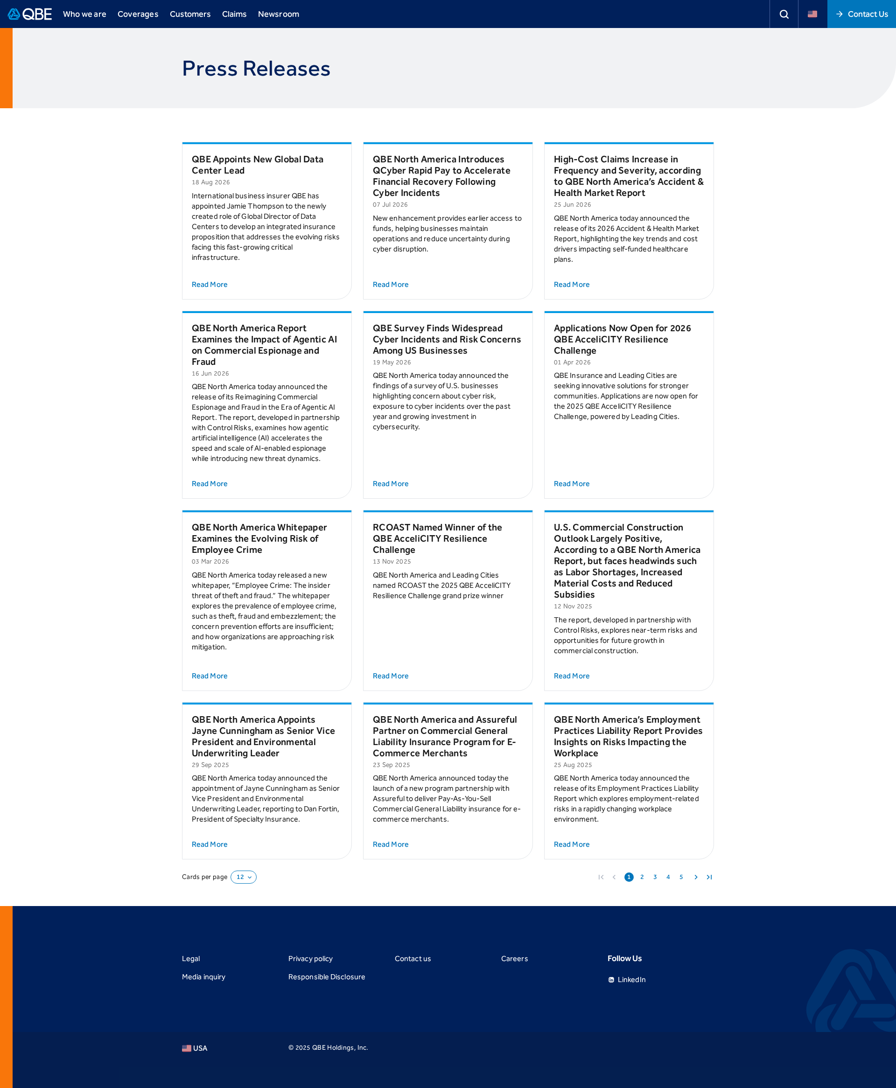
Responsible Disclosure (326, 976)
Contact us (413, 958)
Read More (210, 284)
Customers (190, 14)
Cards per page (204, 877)
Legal (191, 958)
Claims (234, 14)
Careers (514, 958)
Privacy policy (310, 958)
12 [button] (240, 877)
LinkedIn (632, 979)
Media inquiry (203, 976)
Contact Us (868, 14)
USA (200, 1048)
